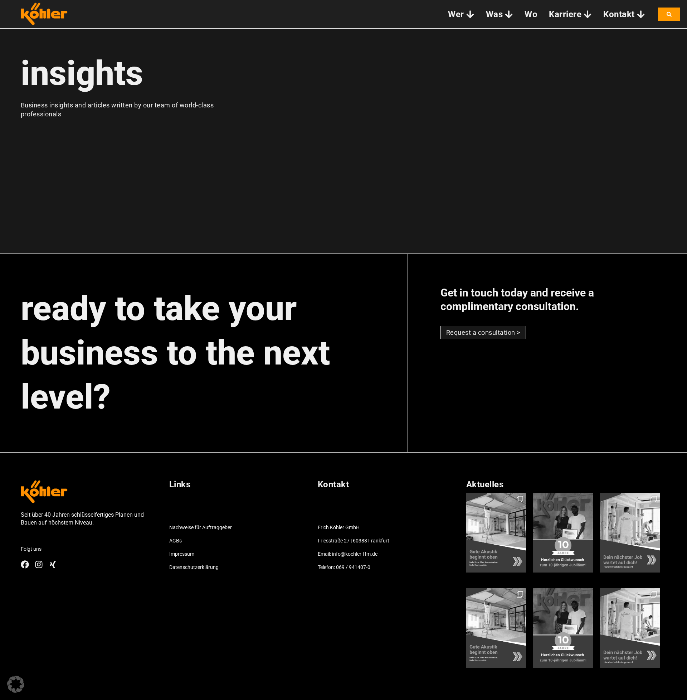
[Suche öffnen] (669, 14)
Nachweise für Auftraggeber (200, 527)
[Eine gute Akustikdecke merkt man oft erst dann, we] (496, 533)
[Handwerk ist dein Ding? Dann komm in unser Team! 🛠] (630, 533)
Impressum (181, 554)
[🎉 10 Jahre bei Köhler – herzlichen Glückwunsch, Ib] (563, 533)
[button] (15, 684)
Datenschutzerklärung (194, 567)
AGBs (175, 541)
